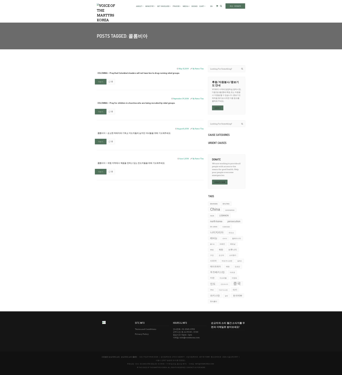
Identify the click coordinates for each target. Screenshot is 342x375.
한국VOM (237, 296)
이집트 (234, 278)
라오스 (231, 233)
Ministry (149, 6)
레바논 (213, 238)
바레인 (222, 244)
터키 (235, 290)
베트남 (232, 244)
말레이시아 (236, 238)
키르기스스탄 (223, 290)
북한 (221, 250)
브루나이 (232, 250)
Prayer (176, 6)
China (215, 209)
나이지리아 (217, 232)
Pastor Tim (199, 69)
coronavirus (229, 210)
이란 (212, 278)
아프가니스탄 (227, 261)
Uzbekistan (226, 227)
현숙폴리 (213, 301)
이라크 (232, 272)
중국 (237, 283)
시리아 (213, 261)
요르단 (237, 267)
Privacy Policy (142, 334)
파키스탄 (215, 295)
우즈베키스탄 (217, 272)
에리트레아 (215, 266)
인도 (212, 283)
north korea (216, 221)
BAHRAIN (213, 204)
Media (186, 6)
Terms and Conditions (145, 329)
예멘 (228, 267)
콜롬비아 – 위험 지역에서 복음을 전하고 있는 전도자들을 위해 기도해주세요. (131, 163)
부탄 (212, 250)
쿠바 (212, 290)
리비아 (225, 238)
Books (195, 6)
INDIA (212, 216)
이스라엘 (223, 278)
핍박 (226, 296)
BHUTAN (226, 204)
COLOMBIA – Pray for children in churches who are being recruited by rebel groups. (136, 103)
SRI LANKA (213, 227)
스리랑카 (232, 255)
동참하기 (217, 108)
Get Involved (163, 6)
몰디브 (212, 244)
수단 (212, 255)
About (139, 6)
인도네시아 (224, 284)
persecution (234, 221)
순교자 (221, 255)
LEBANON (224, 215)
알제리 (239, 261)
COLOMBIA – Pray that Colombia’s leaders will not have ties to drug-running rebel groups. (139, 73)
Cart (201, 6)
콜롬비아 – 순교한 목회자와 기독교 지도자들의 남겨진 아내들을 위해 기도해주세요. (134, 133)
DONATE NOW (219, 182)
